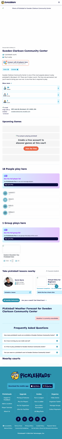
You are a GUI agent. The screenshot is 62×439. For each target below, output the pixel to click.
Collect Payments (55, 409)
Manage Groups (55, 405)
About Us (7, 411)
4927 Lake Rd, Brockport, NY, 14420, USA (23, 109)
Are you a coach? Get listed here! (33, 300)
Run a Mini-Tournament (39, 406)
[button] (6, 69)
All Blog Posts (39, 411)
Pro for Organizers (23, 405)
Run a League (39, 398)
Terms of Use (18, 426)
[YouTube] (43, 419)
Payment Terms (51, 426)
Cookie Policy (40, 426)
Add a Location (7, 404)
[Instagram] (24, 419)
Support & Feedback (7, 399)
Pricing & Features (23, 398)
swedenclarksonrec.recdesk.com (20, 111)
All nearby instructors (11, 300)
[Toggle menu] (59, 2)
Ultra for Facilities (23, 409)
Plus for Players (23, 401)
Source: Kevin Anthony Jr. (8, 47)
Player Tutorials (7, 407)
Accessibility (7, 426)
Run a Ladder (39, 401)
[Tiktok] (31, 419)
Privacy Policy (29, 426)
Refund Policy (8, 428)
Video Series (55, 398)
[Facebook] (18, 419)
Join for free (31, 148)
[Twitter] (37, 419)
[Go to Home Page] (8, 2)
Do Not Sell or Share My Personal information (45, 428)
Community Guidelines (21, 428)
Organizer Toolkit (55, 401)
